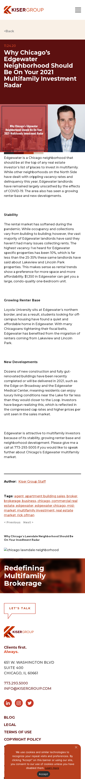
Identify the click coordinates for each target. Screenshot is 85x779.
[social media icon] (9, 704)
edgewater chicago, (51, 506)
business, (30, 501)
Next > (28, 522)
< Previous (12, 522)
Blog (9, 717)
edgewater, (25, 506)
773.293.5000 (16, 683)
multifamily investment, (36, 510)
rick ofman (25, 515)
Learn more (52, 768)
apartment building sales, (46, 496)
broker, (72, 496)
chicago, (45, 501)
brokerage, (13, 501)
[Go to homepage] (23, 10)
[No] (76, 747)
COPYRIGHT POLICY (22, 739)
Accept (43, 774)
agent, (19, 496)
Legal (10, 725)
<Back (9, 31)
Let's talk (20, 608)
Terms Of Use (18, 732)
